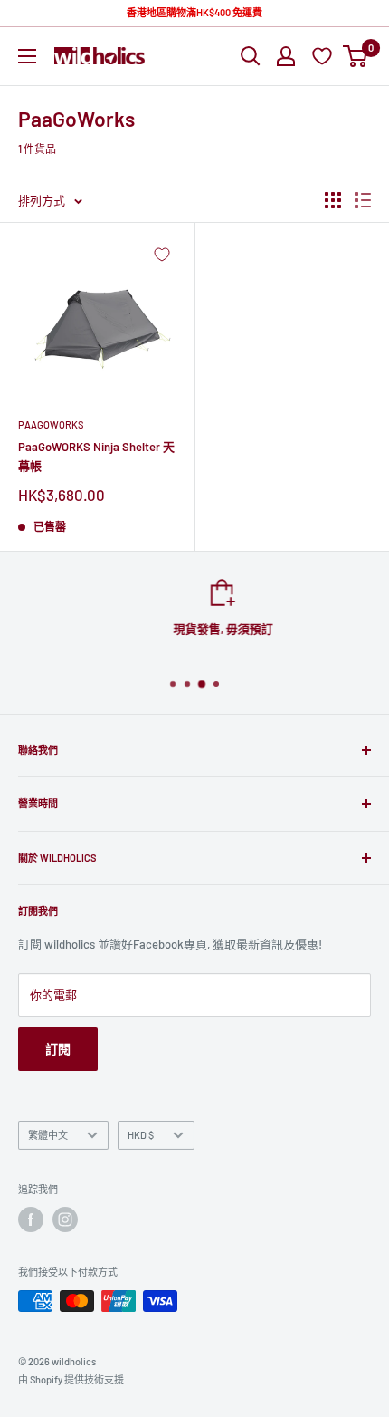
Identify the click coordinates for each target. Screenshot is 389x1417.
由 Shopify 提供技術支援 (71, 1379)
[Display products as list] (363, 200)
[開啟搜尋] (251, 56)
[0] (356, 56)
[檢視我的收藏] (324, 56)
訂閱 (58, 1048)
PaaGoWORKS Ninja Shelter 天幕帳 (96, 455)
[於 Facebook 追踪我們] (30, 1219)
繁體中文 (48, 1135)
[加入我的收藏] (161, 254)
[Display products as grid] (333, 200)
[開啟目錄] (27, 56)
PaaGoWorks (50, 424)
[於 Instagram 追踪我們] (65, 1219)
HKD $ (141, 1135)
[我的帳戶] (286, 56)
